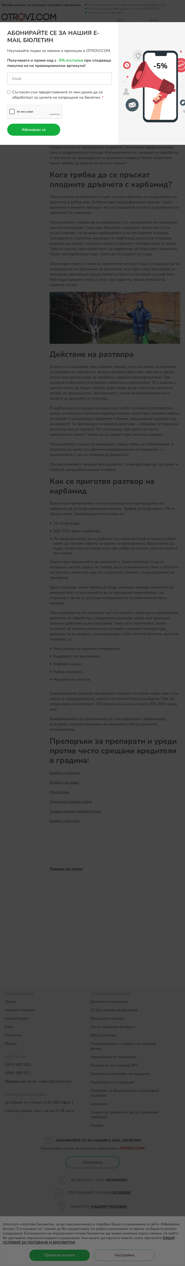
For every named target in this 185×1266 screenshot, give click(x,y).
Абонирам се (34, 129)
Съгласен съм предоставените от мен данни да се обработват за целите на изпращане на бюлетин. (57, 95)
